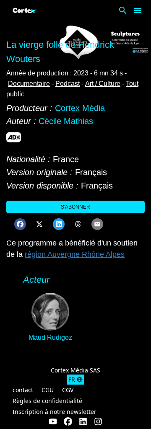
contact (23, 390)
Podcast (67, 83)
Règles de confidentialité (47, 401)
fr (71, 379)
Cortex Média (80, 108)
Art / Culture (102, 83)
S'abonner (75, 207)
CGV (67, 390)
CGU (48, 390)
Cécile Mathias (66, 121)
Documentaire (29, 83)
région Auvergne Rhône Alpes (75, 254)
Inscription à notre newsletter (54, 412)
